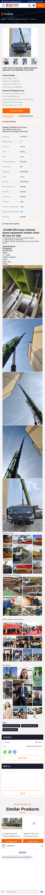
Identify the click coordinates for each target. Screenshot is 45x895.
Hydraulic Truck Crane (11, 726)
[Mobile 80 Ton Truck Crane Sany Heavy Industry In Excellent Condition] (12, 823)
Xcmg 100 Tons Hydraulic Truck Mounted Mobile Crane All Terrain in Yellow (33, 835)
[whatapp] (10, 752)
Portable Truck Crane (29, 726)
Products (10, 19)
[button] (37, 62)
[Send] (42, 891)
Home (3, 19)
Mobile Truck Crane (21, 19)
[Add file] (2, 891)
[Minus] (42, 846)
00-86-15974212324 (36, 1)
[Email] (14, 752)
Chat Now (22, 758)
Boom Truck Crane (10, 730)
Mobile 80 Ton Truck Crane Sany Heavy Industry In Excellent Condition (10, 835)
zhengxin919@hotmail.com (13, 1)
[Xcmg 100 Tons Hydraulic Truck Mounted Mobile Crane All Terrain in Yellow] (33, 823)
